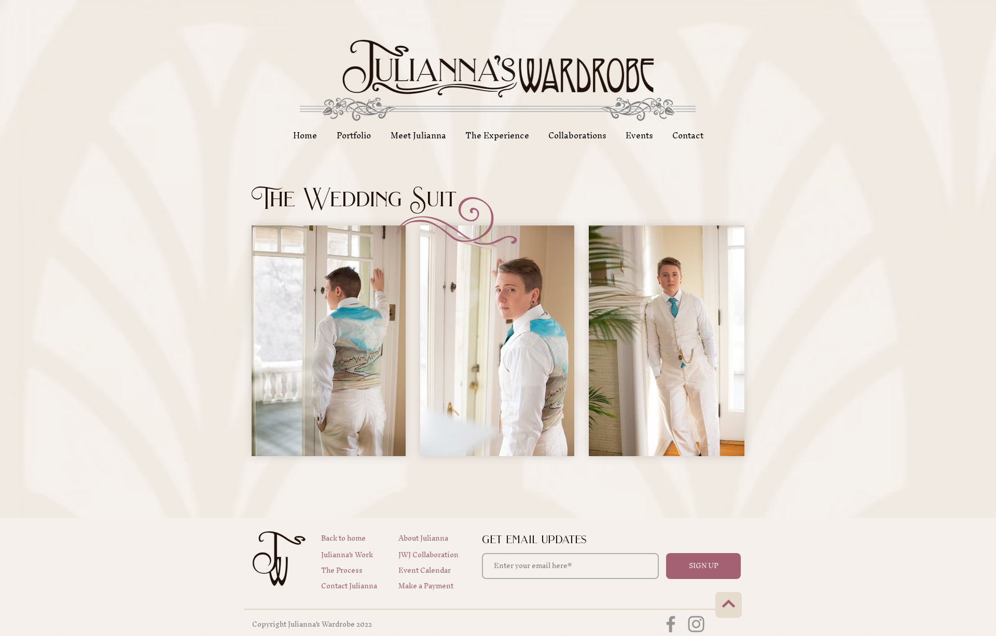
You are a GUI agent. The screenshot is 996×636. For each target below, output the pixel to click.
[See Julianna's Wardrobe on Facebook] (671, 624)
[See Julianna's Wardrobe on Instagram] (696, 624)
